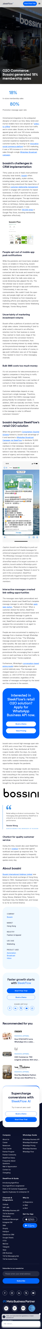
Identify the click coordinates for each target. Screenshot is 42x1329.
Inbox (9, 958)
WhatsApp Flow (28, 1152)
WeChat (5, 1244)
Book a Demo (21, 724)
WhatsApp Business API (31, 1139)
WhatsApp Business (30, 1149)
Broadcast (11, 955)
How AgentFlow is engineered (13, 1186)
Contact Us (7, 1170)
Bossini (9, 917)
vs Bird (25, 1208)
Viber (4, 1250)
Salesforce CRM (8, 1234)
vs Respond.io (28, 1202)
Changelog (6, 1173)
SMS (4, 1225)
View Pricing (21, 731)
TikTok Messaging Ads (11, 1256)
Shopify (5, 1228)
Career (5, 1142)
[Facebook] (5, 1293)
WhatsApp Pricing (29, 1145)
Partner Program (8, 1152)
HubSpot (6, 1231)
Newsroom (6, 1145)
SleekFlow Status (9, 1158)
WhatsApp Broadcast (30, 1142)
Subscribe (21, 1281)
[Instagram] (12, 1293)
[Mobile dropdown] (39, 3)
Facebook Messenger (10, 1219)
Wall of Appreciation (10, 1166)
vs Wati (25, 1205)
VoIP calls (6, 1207)
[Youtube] (33, 1293)
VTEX (4, 1241)
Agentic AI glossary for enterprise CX (16, 1192)
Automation (11, 953)
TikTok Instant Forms (10, 1259)
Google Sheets (8, 1238)
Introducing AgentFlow (11, 1183)
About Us (6, 1139)
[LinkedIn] (19, 1293)
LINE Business (7, 1253)
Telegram (6, 1247)
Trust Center (7, 1149)
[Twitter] (26, 1293)
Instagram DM (7, 1222)
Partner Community (9, 1155)
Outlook (5, 1204)
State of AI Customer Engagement (15, 1189)
